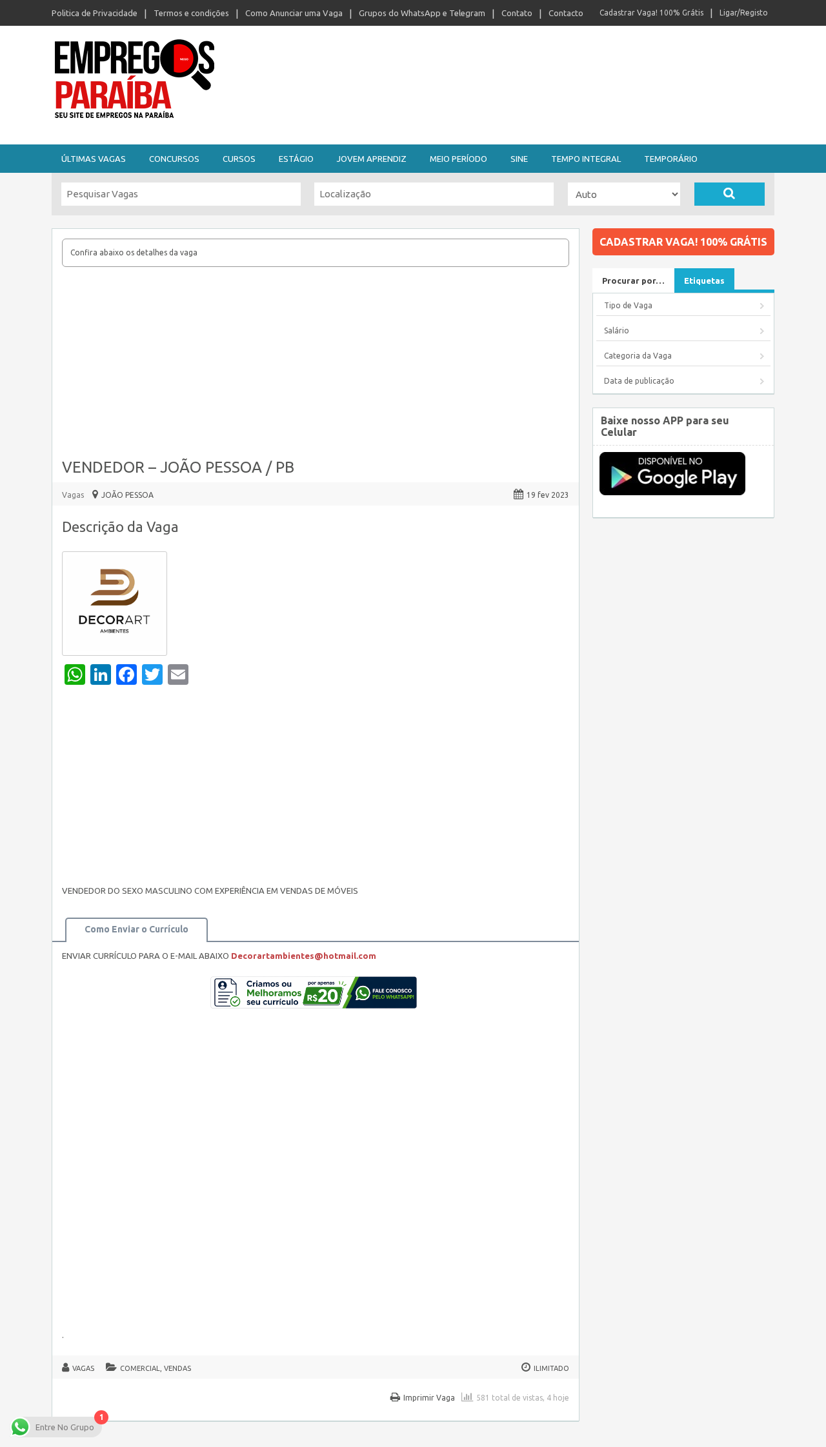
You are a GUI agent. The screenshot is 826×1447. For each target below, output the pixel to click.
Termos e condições (191, 12)
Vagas (73, 495)
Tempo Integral (586, 158)
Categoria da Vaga (638, 355)
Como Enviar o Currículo (136, 929)
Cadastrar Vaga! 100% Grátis (651, 12)
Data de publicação (639, 381)
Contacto (566, 12)
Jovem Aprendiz (372, 158)
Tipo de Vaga (628, 305)
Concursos (174, 158)
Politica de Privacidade (94, 12)
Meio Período (458, 158)
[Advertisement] (315, 363)
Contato (516, 12)
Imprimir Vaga (429, 1397)
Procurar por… (633, 280)
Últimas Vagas (93, 158)
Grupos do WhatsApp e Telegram (422, 12)
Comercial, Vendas (155, 1368)
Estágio (296, 158)
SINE (519, 158)
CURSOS (239, 158)
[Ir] (729, 194)
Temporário (671, 158)
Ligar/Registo (744, 12)
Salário (616, 330)
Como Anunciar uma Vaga (294, 12)
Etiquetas (704, 280)
